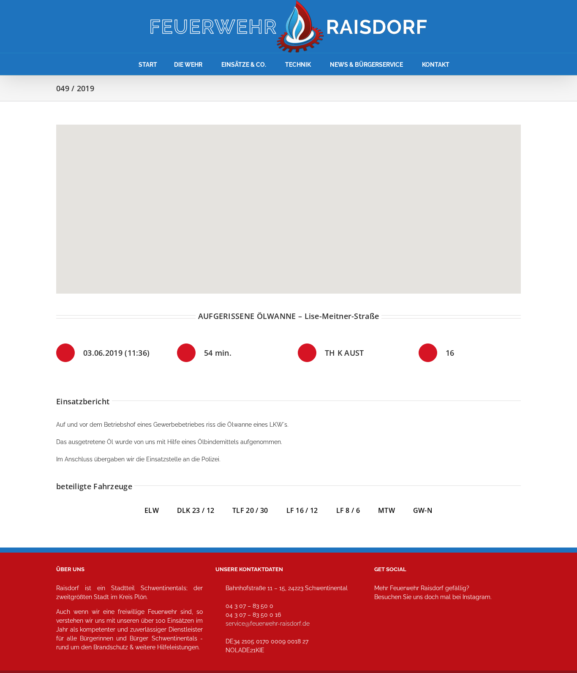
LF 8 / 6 (348, 510)
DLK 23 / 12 (204, 510)
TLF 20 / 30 (250, 510)
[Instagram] (383, 634)
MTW (386, 510)
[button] (288, 204)
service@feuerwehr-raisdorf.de (268, 623)
